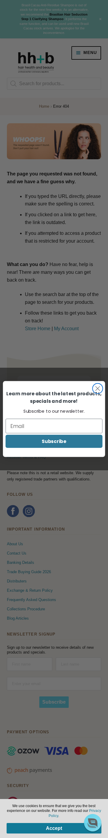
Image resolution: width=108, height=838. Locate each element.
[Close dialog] (97, 388)
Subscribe (54, 441)
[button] (92, 822)
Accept (54, 828)
